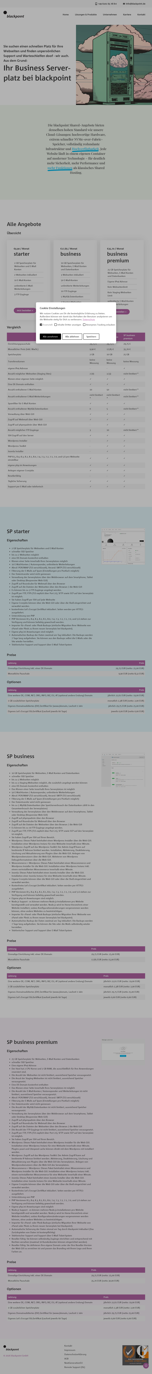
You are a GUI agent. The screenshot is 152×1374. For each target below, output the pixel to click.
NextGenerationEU (73, 1363)
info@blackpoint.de (135, 3)
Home (66, 14)
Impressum (69, 1350)
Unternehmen (110, 14)
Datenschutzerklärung (75, 1354)
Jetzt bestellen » (25, 310)
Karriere (127, 14)
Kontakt (141, 14)
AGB (66, 1358)
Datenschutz (89, 319)
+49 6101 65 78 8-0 (107, 3)
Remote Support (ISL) (74, 1367)
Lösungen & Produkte (86, 14)
